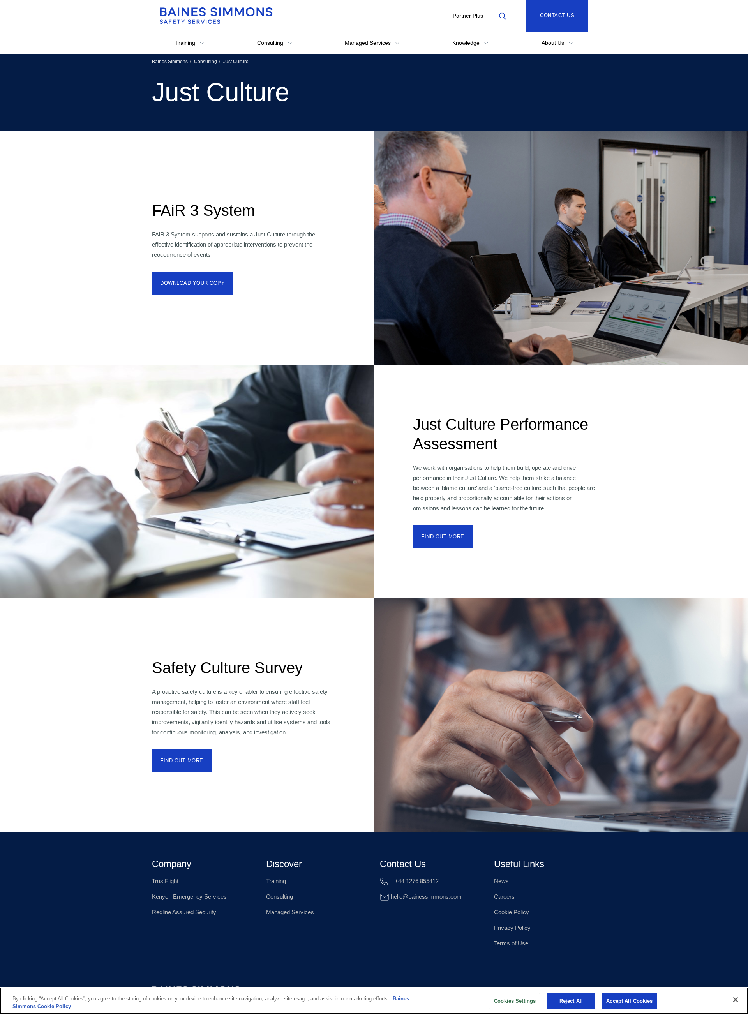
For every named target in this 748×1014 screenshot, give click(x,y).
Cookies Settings (515, 1001)
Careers (504, 896)
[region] (374, 1000)
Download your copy (192, 283)
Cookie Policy (511, 912)
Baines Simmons (170, 61)
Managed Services (368, 43)
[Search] (502, 15)
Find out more (442, 537)
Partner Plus (468, 15)
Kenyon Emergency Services (189, 896)
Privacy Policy (512, 927)
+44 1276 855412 (416, 881)
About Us (554, 43)
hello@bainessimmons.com (425, 896)
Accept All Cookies (629, 1001)
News (501, 881)
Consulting (271, 43)
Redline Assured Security (184, 912)
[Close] (735, 999)
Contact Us (557, 15)
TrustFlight (165, 881)
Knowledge (466, 43)
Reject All (571, 1001)
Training (186, 43)
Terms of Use (511, 943)
